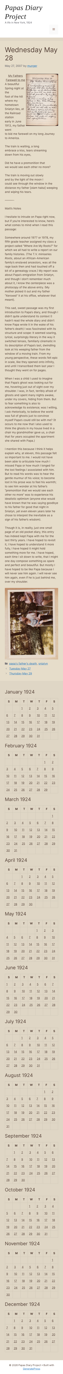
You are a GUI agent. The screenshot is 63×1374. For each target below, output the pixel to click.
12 (53, 715)
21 (15, 729)
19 (53, 722)
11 (45, 715)
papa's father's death (23, 663)
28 (15, 736)
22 (23, 729)
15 (22, 722)
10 (38, 715)
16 (30, 722)
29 (23, 736)
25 (46, 729)
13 (7, 722)
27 (8, 736)
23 (30, 729)
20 (8, 729)
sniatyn (43, 663)
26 (53, 729)
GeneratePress (31, 1368)
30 (30, 736)
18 (45, 722)
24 (38, 729)
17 (38, 722)
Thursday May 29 (20, 673)
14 (15, 722)
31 (38, 736)
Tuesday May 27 (20, 668)
